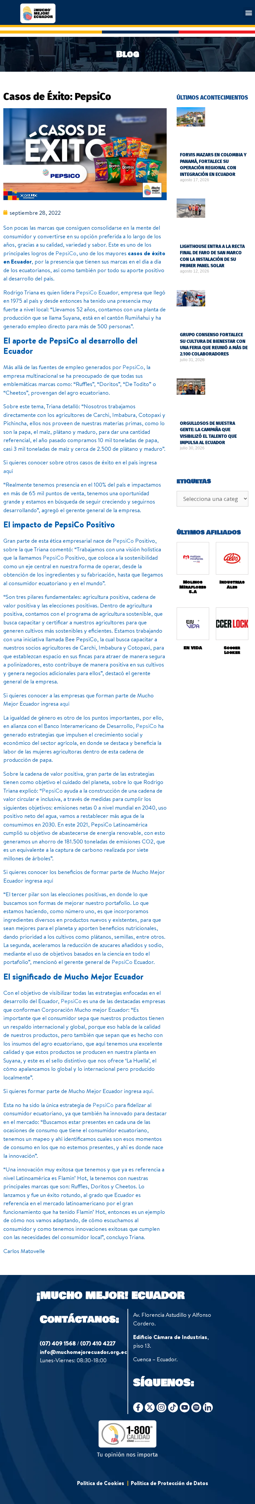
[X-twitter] (150, 1407)
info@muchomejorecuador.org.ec (83, 1352)
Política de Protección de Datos (169, 1483)
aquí (8, 471)
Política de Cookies (100, 1483)
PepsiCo (65, 253)
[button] (248, 12)
